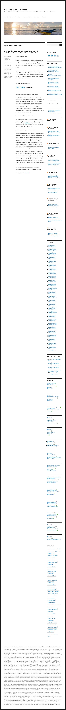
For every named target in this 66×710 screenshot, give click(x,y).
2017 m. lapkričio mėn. (52, 329)
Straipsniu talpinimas (51, 155)
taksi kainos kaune (7, 70)
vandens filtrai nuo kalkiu (52, 627)
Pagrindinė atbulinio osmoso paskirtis (55, 94)
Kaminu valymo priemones (50, 686)
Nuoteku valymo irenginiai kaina (50, 688)
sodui (26, 697)
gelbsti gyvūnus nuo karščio (26, 699)
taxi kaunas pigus (7, 76)
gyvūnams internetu (8, 700)
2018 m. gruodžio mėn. (52, 317)
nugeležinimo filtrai (51, 602)
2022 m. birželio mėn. (52, 276)
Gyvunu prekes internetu (49, 701)
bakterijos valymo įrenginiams (53, 591)
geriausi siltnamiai (52, 685)
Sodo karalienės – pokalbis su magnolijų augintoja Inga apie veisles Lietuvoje (55, 73)
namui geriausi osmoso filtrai (18, 656)
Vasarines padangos (16, 704)
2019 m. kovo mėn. (51, 313)
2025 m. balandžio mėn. (52, 256)
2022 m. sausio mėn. (51, 282)
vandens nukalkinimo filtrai (9, 658)
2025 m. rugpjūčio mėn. (52, 250)
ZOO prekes (49, 399)
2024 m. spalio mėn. (51, 264)
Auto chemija (49, 421)
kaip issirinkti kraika (16, 699)
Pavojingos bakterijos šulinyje (52, 409)
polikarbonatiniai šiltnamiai (9, 686)
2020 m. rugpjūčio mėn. (52, 297)
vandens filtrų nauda (15, 649)
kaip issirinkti (58, 685)
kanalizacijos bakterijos (51, 696)
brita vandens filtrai (31, 697)
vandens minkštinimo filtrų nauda (30, 657)
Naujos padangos (55, 703)
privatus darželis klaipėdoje (25, 693)
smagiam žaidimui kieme (34, 670)
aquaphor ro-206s (27, 665)
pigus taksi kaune (7, 69)
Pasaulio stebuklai (33, 688)
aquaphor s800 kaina (52, 571)
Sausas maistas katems (27, 703)
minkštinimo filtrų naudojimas (32, 648)
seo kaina (52, 607)
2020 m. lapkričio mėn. (52, 295)
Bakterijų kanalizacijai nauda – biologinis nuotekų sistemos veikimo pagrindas (54, 133)
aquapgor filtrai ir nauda (51, 661)
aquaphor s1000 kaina (52, 575)
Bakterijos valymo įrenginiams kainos (28, 681)
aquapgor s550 (51, 662)
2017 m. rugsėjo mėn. (52, 332)
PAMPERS (49, 453)
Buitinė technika (50, 458)
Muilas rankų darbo (50, 454)
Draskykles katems (23, 704)
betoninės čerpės (51, 593)
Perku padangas (34, 703)
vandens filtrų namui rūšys (26, 653)
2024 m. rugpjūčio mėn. (52, 266)
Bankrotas (35, 685)
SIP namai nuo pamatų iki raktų (17, 678)
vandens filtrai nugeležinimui (19, 657)
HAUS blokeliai (50, 494)
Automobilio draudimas (51, 386)
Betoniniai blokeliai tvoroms (52, 479)
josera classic (10, 677)
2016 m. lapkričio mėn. (52, 344)
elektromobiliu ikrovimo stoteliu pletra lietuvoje (52, 673)
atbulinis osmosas (51, 586)
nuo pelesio (56, 693)
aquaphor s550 (50, 564)
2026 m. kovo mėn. (51, 245)
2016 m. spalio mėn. (51, 346)
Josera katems (9, 704)
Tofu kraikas (6, 703)
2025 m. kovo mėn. (51, 257)
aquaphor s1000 (51, 573)
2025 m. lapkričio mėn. (52, 246)
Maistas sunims (57, 701)
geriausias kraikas (24, 700)
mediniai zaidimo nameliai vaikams (47, 695)
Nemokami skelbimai (51, 383)
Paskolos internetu (24, 685)
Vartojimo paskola (50, 408)
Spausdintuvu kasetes (36, 695)
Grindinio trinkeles (50, 478)
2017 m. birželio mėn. (52, 335)
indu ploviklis (27, 689)
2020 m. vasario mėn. (52, 299)
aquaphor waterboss (51, 584)
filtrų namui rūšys (41, 654)
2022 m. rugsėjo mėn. (52, 273)
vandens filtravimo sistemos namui (52, 652)
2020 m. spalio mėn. (51, 296)
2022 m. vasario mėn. (52, 281)
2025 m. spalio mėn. (51, 248)
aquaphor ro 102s (51, 557)
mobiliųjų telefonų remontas (56, 672)
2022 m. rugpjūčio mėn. (52, 274)
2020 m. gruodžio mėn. (52, 293)
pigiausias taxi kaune (8, 68)
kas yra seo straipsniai (26, 677)
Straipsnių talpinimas (28, 17)
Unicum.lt (27, 173)
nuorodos (43, 701)
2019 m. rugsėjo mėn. (52, 305)
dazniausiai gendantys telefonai (22, 672)
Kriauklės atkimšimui (51, 467)
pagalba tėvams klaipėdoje (25, 692)
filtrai (56, 593)
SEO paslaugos (53, 172)
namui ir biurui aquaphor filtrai (9, 664)
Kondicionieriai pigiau (51, 501)
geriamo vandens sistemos (24, 658)
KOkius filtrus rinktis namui (52, 530)
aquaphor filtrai (58, 548)
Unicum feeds (49, 384)
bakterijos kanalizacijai (52, 589)
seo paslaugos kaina (51, 613)
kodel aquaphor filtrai (31, 664)
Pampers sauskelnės (50, 442)
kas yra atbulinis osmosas (54, 649)
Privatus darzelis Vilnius (53, 680)
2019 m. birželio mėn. (52, 309)
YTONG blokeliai (50, 493)
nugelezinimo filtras (51, 600)
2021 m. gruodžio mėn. (52, 284)
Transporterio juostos (51, 470)
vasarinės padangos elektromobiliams (31, 674)
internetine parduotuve (18, 646)
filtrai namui (26, 656)
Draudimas (49, 388)
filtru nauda (18, 696)
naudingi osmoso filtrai (24, 650)
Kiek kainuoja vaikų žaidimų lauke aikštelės (53, 678)
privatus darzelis (38, 697)
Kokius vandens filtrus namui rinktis (54, 112)
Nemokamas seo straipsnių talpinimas (46, 682)
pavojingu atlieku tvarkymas (36, 689)
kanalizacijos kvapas (43, 696)
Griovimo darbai (25, 695)
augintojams (27, 701)
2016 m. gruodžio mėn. (52, 343)
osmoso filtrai (57, 604)
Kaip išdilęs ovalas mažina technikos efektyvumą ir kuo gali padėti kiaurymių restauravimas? (54, 164)
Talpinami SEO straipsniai (52, 185)
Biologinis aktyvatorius (51, 503)
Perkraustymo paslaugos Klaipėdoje (53, 457)
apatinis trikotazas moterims (55, 691)
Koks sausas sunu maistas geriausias (53, 407)
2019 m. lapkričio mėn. (52, 303)
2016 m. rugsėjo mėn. (52, 347)
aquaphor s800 (50, 569)
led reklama (40, 700)
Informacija (6, 58)
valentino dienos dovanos (44, 691)
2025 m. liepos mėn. (51, 252)
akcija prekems (30, 700)
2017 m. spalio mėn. (51, 331)
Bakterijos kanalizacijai (51, 228)
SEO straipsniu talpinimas (52, 199)
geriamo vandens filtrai (52, 595)
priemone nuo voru (8, 668)
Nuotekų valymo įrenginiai (52, 506)
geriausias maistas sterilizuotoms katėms (36, 672)
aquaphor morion (58, 551)
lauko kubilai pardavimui (16, 668)
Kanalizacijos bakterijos (51, 505)
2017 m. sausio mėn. (51, 342)
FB (5, 17)
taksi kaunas (6, 72)
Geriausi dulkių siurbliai (19, 680)
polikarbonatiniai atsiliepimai (26, 686)
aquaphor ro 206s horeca (52, 562)
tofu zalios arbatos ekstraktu (22, 684)
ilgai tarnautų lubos (34, 704)
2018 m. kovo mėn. (51, 325)
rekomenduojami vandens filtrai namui (22, 654)
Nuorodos (36, 17)
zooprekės (35, 700)
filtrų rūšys (51, 646)
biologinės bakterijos (35, 696)
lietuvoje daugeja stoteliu (8, 674)
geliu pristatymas (53, 689)
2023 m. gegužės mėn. (52, 269)
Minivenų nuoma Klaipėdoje (52, 445)
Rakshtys (49, 387)
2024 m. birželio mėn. (52, 268)
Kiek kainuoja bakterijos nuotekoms (17, 682)
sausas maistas (48, 699)
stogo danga (50, 616)
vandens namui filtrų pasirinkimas (48, 653)
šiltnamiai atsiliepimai (35, 686)
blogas (31, 701)
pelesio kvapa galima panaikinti (55, 666)
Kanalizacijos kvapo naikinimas (53, 465)
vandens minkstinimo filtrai (53, 634)
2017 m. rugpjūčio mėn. (52, 334)
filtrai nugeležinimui (56, 646)
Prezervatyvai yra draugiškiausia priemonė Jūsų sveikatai (53, 363)
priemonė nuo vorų (24, 668)
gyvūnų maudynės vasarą (35, 699)
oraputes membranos (21, 689)
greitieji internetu (48, 704)
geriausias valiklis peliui (22, 676)
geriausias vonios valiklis (38, 673)
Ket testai (49, 536)
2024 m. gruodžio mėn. (52, 261)
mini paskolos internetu (11, 685)
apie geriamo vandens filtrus (45, 649)
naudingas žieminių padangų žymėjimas (46, 674)
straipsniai (35, 701)
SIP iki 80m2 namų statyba (9, 680)
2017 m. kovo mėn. (51, 339)
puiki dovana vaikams (26, 670)
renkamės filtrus (56, 700)
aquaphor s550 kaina (52, 566)
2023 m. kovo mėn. (51, 272)
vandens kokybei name (11, 654)
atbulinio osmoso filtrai (31, 649)
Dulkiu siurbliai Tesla (27, 680)
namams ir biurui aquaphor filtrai (21, 664)
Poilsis (10, 59)
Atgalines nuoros (50, 527)
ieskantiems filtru (7, 696)
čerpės (49, 636)
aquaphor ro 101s (51, 553)
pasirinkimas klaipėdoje (8, 693)
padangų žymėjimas (26, 646)
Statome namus (50, 518)
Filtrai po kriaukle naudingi (52, 528)
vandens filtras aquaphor (52, 629)
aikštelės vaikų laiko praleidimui (45, 670)
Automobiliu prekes (51, 420)
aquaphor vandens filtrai (52, 580)
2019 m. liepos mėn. (51, 308)
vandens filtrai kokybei (29, 652)
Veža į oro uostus (50, 444)
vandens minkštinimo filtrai (55, 656)
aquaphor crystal (51, 548)
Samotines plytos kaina (51, 489)
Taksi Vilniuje (20, 87)
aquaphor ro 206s (51, 560)
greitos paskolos (41, 704)
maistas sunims (57, 697)
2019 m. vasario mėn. (52, 315)
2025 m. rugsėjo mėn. (52, 249)
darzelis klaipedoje (16, 692)
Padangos (28, 704)
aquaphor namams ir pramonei (15, 661)
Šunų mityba (49, 400)
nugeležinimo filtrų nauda (8, 657)
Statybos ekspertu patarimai (17, 695)
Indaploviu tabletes (50, 512)
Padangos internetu (48, 703)
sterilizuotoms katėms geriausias (10, 673)
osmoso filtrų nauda (13, 648)
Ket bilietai (49, 538)
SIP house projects (36, 682)
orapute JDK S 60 (14, 689)
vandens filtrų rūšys (47, 654)
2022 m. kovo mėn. (51, 280)
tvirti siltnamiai (17, 686)
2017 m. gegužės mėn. (52, 336)
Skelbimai (6, 61)
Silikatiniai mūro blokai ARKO (52, 491)
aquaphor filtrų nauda (37, 661)
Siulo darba (49, 395)
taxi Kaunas (27, 123)
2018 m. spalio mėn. (51, 320)
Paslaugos (6, 59)
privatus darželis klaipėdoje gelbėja (45, 692)
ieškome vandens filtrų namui (16, 653)
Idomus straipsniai (12, 688)
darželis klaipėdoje (55, 692)
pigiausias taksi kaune (8, 66)
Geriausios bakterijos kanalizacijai (53, 477)
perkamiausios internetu (16, 700)
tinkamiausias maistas (8, 701)
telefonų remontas (32, 668)
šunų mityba (43, 699)
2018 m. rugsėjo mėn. (52, 321)
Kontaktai (44, 17)
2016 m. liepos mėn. (51, 350)
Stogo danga (49, 469)
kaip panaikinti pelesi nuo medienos (23, 691)
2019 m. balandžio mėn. (52, 312)
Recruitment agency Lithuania (52, 396)
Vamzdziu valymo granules (52, 514)
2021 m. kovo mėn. (51, 289)
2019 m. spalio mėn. (51, 304)
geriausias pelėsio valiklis (34, 669)
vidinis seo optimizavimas (54, 677)
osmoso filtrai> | (7, 648)
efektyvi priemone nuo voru (32, 676)
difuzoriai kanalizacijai (36, 680)
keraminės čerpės (51, 598)
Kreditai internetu (41, 703)
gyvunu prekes (52, 697)
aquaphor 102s (16, 666)
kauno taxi (9, 65)
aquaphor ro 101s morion (52, 555)
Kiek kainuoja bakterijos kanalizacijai (41, 681)
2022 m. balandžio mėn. (52, 278)
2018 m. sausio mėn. (51, 327)
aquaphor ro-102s (45, 662)
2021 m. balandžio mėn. (52, 288)
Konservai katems (12, 703)
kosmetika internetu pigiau (35, 691)
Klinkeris (49, 524)
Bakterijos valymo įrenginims (15, 681)
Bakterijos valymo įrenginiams (14, 17)
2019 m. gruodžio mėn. (52, 301)
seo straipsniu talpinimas (50, 658)
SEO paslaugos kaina (51, 482)
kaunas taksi (6, 62)
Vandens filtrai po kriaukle (52, 397)
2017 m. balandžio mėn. (52, 338)
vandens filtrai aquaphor (52, 622)
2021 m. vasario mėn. (52, 291)
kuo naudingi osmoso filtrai (34, 650)
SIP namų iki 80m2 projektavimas (29, 678)
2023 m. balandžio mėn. (52, 270)
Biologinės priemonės (51, 502)
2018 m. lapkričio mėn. (52, 319)
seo (48, 607)
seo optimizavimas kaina (52, 609)
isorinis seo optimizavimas (44, 677)
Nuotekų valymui (50, 432)
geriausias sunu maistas (8, 699)
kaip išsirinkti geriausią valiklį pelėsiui (15, 670)
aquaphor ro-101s (38, 662)
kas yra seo (37, 668)
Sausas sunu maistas (19, 703)
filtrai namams (21, 652)
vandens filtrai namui (52, 625)
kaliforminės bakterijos (44, 680)
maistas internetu (15, 701)
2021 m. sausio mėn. (51, 292)
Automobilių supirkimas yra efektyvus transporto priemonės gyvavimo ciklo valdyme (53, 160)
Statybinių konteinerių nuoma (43, 685)
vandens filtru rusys (25, 662)
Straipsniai (49, 411)
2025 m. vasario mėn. (52, 258)
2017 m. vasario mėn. (52, 340)
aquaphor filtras (51, 551)
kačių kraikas (53, 699)
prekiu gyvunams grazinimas (41, 684)
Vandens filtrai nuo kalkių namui (54, 145)
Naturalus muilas (50, 441)
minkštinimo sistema (41, 648)
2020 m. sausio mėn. (51, 300)
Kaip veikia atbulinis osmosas (53, 93)
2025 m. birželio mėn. (52, 253)
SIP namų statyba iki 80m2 (40, 678)
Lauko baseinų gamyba (51, 456)
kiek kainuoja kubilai (20, 673)
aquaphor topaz (51, 578)
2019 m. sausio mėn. (51, 316)
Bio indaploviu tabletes (51, 516)
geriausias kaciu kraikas (12, 672)
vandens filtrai (50, 620)
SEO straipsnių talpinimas (15, 9)
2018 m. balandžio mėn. (52, 324)
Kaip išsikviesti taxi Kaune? (21, 51)
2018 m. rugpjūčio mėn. (52, 323)
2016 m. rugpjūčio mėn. (52, 348)
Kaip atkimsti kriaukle (51, 515)
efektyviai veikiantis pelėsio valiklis (44, 676)
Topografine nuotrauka (51, 526)
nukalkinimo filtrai (51, 604)
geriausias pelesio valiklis (17, 677)
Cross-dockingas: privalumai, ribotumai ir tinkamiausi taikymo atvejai (54, 88)
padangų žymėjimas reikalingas (19, 674)
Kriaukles (49, 417)
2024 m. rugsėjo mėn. (52, 265)
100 (48, 434)
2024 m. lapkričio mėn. (52, 262)
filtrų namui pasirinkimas (53, 650)
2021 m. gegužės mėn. (52, 287)
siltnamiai (47, 697)
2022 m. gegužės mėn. (52, 277)
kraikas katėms (58, 699)
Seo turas (49, 433)
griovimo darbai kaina (45, 689)
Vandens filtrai (54, 143)
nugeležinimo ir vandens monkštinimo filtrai (52, 657)
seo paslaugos (50, 611)
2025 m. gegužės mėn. (52, 254)
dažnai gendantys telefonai (29, 673)
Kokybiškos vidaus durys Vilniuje (54, 177)
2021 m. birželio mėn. (52, 285)
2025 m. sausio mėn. (51, 260)
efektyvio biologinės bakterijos (14, 697)
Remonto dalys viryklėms (28, 682)
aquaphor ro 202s (22, 666)
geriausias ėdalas (22, 701)
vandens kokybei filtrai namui (37, 653)
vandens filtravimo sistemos (44, 650)
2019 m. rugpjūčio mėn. (52, 307)
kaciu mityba (18, 685)
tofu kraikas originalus (32, 684)
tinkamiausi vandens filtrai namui (39, 652)
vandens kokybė (51, 631)
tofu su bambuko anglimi (12, 684)
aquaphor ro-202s (7, 665)
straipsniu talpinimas (51, 618)
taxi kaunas (9, 74)
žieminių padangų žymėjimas (43, 646)
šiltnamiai (43, 697)
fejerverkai (23, 697)
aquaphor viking (51, 582)
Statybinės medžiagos (51, 120)
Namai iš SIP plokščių (53, 681)
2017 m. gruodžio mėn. (52, 328)
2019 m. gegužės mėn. (52, 311)
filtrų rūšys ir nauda (49, 648)
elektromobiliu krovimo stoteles (52, 684)
